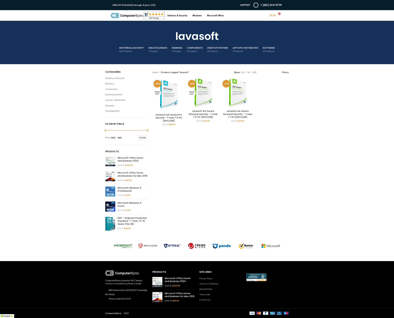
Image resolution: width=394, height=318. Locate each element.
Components (111, 89)
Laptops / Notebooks (115, 100)
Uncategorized (112, 111)
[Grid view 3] (268, 72)
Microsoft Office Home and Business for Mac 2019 (132, 174)
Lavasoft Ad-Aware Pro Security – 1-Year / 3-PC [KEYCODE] (169, 117)
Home (155, 72)
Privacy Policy (205, 278)
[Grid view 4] (273, 72)
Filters (285, 72)
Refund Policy (206, 289)
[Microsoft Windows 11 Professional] (110, 191)
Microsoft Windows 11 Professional (129, 189)
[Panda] (221, 246)
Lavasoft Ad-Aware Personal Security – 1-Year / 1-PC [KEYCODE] (237, 114)
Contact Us (204, 299)
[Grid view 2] (263, 72)
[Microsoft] (270, 246)
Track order (204, 294)
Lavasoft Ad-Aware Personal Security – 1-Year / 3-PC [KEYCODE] (203, 114)
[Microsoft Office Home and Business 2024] (110, 161)
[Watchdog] (147, 245)
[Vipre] (172, 246)
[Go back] (171, 36)
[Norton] (246, 246)
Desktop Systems (113, 94)
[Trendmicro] (197, 246)
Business (109, 83)
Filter (142, 137)
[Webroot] (123, 246)
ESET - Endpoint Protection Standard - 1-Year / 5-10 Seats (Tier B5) (132, 221)
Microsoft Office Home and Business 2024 (130, 159)
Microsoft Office (215, 15)
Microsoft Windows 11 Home (129, 205)
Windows (197, 15)
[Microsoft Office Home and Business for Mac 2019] (110, 176)
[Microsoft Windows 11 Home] (110, 207)
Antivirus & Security (177, 15)
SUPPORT (245, 5)
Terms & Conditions (209, 283)
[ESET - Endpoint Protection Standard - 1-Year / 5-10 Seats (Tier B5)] (110, 224)
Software (109, 105)
